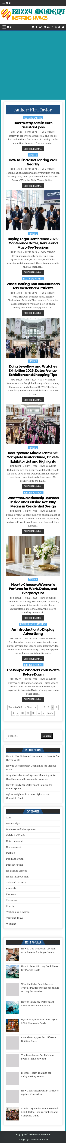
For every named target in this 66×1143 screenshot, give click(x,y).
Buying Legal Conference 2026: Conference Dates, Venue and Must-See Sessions (33, 243)
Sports (33, 154)
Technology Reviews (18, 912)
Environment (13, 847)
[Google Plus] (40, 27)
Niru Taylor (16, 132)
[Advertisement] (33, 65)
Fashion (33, 579)
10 (22, 713)
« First (28, 707)
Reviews (33, 233)
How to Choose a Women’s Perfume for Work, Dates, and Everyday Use (33, 588)
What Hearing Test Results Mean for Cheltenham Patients (33, 286)
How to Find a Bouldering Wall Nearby (33, 162)
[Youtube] (56, 27)
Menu (8, 3)
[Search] (63, 27)
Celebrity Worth (15, 835)
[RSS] (59, 27)
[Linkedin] (48, 27)
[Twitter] (33, 27)
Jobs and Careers (33, 117)
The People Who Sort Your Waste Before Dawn (33, 672)
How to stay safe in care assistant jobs (33, 125)
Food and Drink (14, 859)
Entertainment (14, 841)
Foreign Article (14, 864)
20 (28, 713)
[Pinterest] (45, 27)
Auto (8, 817)
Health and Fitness (33, 278)
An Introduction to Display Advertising (33, 631)
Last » (50, 713)
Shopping (11, 900)
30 (33, 713)
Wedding (11, 924)
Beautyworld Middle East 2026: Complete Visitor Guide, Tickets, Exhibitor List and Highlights (33, 457)
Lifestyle (11, 888)
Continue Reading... (34, 148)
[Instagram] (52, 27)
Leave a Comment (47, 132)
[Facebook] (36, 27)
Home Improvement (33, 492)
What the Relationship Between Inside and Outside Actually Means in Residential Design (33, 502)
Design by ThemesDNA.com (33, 1139)
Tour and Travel (15, 918)
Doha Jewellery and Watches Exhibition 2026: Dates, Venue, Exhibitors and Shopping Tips (33, 370)
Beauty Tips (13, 823)
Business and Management (33, 624)
